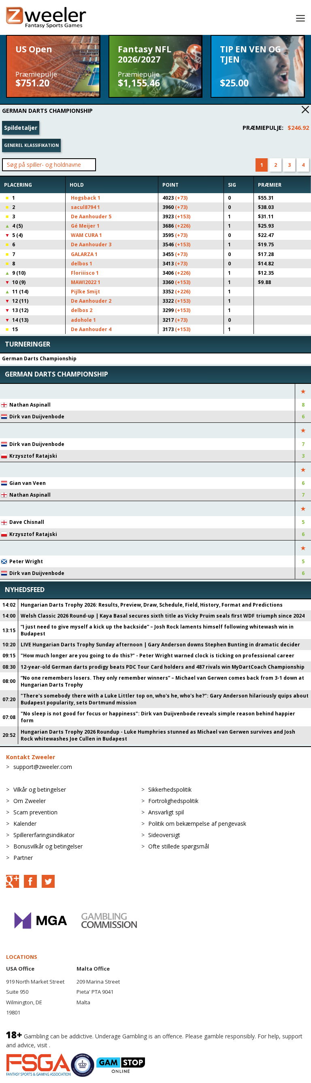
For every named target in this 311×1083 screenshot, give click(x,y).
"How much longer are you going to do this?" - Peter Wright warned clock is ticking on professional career (157, 655)
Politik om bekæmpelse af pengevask (197, 823)
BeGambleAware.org (79, 1045)
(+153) (182, 216)
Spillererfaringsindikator (44, 835)
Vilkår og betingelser (39, 789)
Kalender (24, 823)
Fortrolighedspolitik (173, 801)
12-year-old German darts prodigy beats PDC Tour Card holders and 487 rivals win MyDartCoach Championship (163, 666)
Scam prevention (35, 812)
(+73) (181, 197)
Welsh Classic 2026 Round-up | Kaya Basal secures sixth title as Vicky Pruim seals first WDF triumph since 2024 (163, 615)
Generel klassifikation (31, 145)
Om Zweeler (29, 801)
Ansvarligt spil (166, 812)
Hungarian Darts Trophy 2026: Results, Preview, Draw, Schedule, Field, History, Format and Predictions (152, 604)
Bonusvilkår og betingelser (48, 846)
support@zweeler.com (42, 767)
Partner (23, 857)
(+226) (182, 225)
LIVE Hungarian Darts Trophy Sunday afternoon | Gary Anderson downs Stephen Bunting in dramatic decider (160, 644)
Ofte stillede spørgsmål (178, 846)
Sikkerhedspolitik (170, 789)
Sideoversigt (164, 835)
